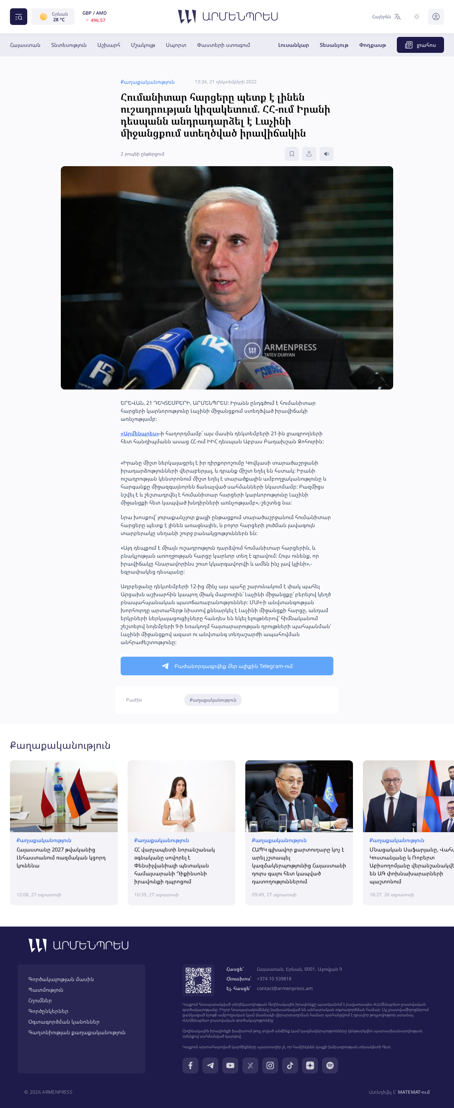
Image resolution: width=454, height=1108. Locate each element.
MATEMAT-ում (414, 1092)
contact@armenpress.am (285, 988)
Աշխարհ (108, 45)
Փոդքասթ (372, 45)
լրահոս (426, 45)
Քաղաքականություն (213, 700)
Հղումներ (40, 1000)
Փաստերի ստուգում (223, 45)
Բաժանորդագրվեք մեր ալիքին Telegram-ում (233, 666)
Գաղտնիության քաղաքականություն (77, 1032)
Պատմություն (45, 989)
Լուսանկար (293, 45)
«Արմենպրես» (140, 433)
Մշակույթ (143, 45)
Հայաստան (25, 45)
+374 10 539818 (274, 978)
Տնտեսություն (69, 45)
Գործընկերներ (48, 1011)
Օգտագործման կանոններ (64, 1021)
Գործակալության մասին (61, 979)
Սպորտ (176, 45)
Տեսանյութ (334, 45)
